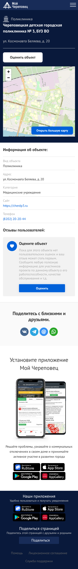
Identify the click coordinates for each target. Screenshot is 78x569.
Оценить (42, 288)
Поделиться (40, 540)
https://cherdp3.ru (15, 206)
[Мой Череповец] (16, 5)
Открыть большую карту (52, 130)
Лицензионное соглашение (48, 553)
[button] (39, 96)
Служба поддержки (39, 561)
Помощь (17, 553)
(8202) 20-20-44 (14, 219)
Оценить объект (23, 57)
